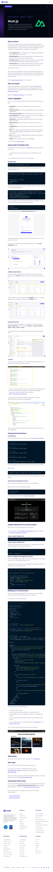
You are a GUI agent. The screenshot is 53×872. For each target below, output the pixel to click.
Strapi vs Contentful (8, 854)
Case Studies (6, 850)
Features (21, 819)
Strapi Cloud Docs (7, 841)
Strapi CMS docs (7, 839)
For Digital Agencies (39, 832)
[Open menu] (47, 6)
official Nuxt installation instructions (18, 532)
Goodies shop (38, 852)
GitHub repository (7, 849)
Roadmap (22, 823)
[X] (39, 867)
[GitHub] (32, 867)
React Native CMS (23, 856)
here (32, 158)
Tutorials (5, 847)
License (13, 867)
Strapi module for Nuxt (14, 723)
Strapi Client (37, 722)
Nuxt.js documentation (17, 80)
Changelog (22, 825)
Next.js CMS (22, 843)
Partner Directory (7, 843)
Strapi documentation (18, 95)
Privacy (22, 867)
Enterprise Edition (23, 817)
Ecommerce (38, 817)
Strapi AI (21, 821)
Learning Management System (41, 821)
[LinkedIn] (44, 867)
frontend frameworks (13, 91)
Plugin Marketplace (24, 826)
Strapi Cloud (22, 815)
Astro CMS (22, 850)
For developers (38, 826)
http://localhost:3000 (29, 495)
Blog (36, 841)
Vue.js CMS (22, 847)
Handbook (37, 843)
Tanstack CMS (22, 845)
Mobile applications (39, 815)
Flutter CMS (22, 852)
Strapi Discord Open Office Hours (31, 787)
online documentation (38, 438)
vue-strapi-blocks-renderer (14, 770)
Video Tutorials (7, 856)
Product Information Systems (41, 825)
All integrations (23, 839)
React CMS (22, 841)
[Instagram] (46, 867)
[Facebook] (41, 867)
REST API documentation (26, 777)
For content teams (39, 828)
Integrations (23, 17)
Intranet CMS (38, 823)
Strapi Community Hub (13, 17)
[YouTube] (48, 867)
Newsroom (37, 850)
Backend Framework (39, 819)
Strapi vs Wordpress (8, 852)
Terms (18, 867)
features (37, 86)
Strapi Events (6, 845)
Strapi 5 (29, 147)
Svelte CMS (22, 854)
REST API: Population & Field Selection (18, 394)
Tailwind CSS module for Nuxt (28, 531)
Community (8, 6)
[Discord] (34, 867)
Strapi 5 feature (20, 141)
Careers (37, 845)
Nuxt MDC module (12, 772)
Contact (37, 847)
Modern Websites (39, 813)
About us (37, 839)
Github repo (37, 759)
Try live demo (22, 828)
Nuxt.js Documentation (14, 797)
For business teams (39, 830)
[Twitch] (37, 867)
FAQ (36, 849)
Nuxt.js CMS (22, 849)
